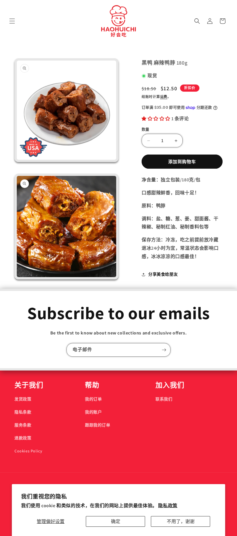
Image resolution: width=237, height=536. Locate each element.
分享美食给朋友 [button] (163, 274)
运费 (163, 97)
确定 (115, 521)
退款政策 (22, 438)
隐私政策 (167, 506)
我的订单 (93, 399)
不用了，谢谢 (181, 521)
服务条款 (22, 425)
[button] (12, 21)
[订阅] (164, 350)
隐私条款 (22, 412)
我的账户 (93, 412)
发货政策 (22, 399)
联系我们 (163, 399)
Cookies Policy (28, 451)
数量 (145, 129)
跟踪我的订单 (97, 425)
